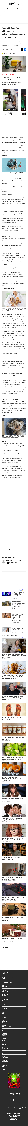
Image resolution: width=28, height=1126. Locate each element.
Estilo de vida (5, 1057)
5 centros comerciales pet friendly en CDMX (12, 172)
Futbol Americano (6, 986)
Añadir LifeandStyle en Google (9, 53)
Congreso (4, 1012)
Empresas (4, 995)
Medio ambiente (5, 1021)
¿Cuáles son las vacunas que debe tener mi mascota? (14, 308)
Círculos (4, 1044)
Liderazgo (4, 1035)
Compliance (14, 1116)
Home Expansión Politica (7, 996)
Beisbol (3, 985)
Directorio (14, 1120)
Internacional (5, 999)
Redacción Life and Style (13, 560)
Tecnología (4, 1000)
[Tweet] (22, 49)
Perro (10, 550)
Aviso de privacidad (14, 1115)
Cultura (3, 1049)
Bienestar (4, 1066)
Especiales (4, 1038)
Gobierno (4, 1009)
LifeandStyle (4, 1005)
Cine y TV (3, 977)
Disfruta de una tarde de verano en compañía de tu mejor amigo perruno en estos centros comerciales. (14, 173)
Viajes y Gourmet (5, 1048)
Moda (3, 1053)
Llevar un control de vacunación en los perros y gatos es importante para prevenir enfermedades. (13, 437)
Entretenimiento (19, 8)
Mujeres (3, 1004)
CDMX (3, 1013)
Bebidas (3, 1062)
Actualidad (4, 1034)
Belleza (3, 1047)
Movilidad (4, 1025)
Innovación (4, 1027)
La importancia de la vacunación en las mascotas (13, 435)
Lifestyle (4, 990)
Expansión (5, 994)
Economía (4, 998)
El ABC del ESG (5, 1029)
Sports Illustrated (8, 982)
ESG (2, 1003)
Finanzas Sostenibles (6, 1026)
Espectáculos (5, 1042)
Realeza (3, 1043)
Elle (3, 1052)
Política (4, 1008)
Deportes (4, 976)
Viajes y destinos (5, 1064)
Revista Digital (5, 991)
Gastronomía (5, 1061)
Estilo (7, 8)
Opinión (3, 1016)
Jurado (3, 1069)
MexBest (4, 1060)
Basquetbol (4, 987)
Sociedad (4, 1017)
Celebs (3, 1056)
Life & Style (5, 972)
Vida (3, 26)
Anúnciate (14, 1118)
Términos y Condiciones (14, 1113)
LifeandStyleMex (11, 1100)
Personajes (4, 1065)
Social (3, 1022)
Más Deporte (4, 989)
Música (3, 978)
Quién (3, 1041)
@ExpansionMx (13, 562)
